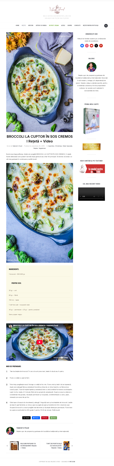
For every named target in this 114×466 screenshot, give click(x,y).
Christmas (58, 146)
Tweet (27, 417)
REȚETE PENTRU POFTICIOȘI (90, 25)
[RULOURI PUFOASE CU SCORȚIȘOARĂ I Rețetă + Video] (14, 445)
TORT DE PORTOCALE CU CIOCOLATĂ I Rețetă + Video (54, 446)
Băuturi (30, 25)
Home (17, 25)
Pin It (45, 417)
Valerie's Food (17, 146)
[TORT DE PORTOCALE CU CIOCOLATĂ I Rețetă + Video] (66, 446)
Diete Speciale (67, 146)
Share (37, 417)
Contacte (77, 25)
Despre (70, 25)
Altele (63, 25)
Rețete (24, 25)
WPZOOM (72, 461)
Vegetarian (42, 148)
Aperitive (51, 146)
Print (54, 417)
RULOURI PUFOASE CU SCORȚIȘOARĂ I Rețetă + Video (28, 446)
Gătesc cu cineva (41, 25)
